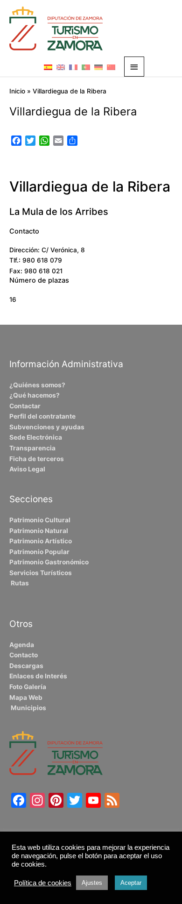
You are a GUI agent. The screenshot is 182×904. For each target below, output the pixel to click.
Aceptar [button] (130, 882)
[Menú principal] (134, 67)
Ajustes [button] (92, 882)
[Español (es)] (48, 67)
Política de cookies (42, 883)
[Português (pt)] (86, 67)
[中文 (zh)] (111, 67)
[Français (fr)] (73, 67)
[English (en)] (60, 67)
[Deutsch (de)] (98, 67)
